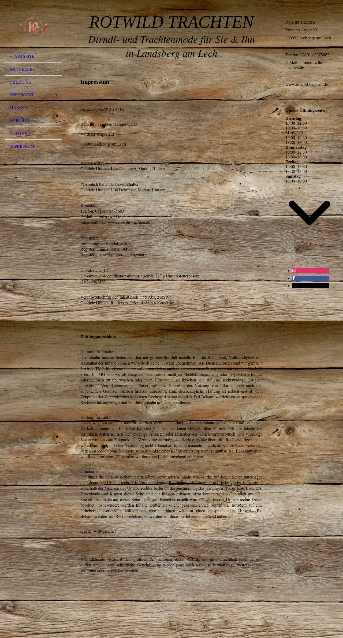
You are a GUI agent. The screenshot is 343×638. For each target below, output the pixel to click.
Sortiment (21, 94)
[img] (33, 27)
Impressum (21, 146)
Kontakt (20, 133)
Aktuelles (22, 69)
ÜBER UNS (20, 82)
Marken (18, 107)
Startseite (22, 56)
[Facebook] (293, 278)
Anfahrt (19, 120)
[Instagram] (294, 270)
